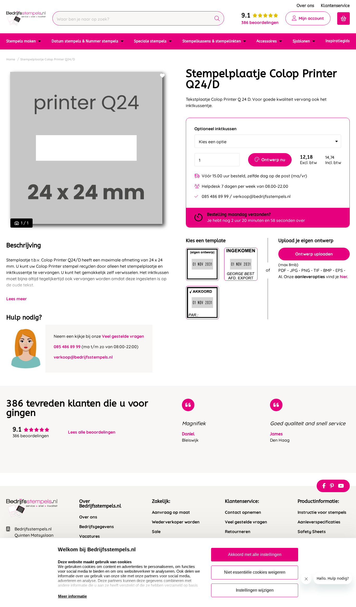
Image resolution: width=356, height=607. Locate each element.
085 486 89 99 (67, 346)
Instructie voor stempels (322, 512)
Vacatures (89, 536)
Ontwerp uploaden (314, 253)
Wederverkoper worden (176, 522)
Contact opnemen (243, 512)
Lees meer (16, 298)
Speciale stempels (151, 41)
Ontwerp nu (273, 159)
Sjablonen (302, 41)
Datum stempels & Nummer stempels (85, 41)
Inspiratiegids (338, 41)
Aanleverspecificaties (319, 522)
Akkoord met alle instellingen (254, 554)
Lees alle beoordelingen (91, 432)
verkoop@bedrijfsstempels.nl (83, 357)
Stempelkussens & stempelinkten (212, 41)
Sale (156, 531)
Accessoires (267, 41)
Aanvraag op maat (171, 512)
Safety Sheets (312, 531)
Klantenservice (335, 5)
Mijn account (311, 18)
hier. (344, 276)
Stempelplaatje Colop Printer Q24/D (47, 59)
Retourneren (237, 531)
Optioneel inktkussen (215, 128)
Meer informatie (72, 596)
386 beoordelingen (260, 22)
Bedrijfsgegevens (96, 526)
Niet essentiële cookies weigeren (254, 572)
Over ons (305, 5)
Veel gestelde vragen (123, 336)
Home (10, 59)
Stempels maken (21, 41)
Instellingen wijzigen (255, 590)
